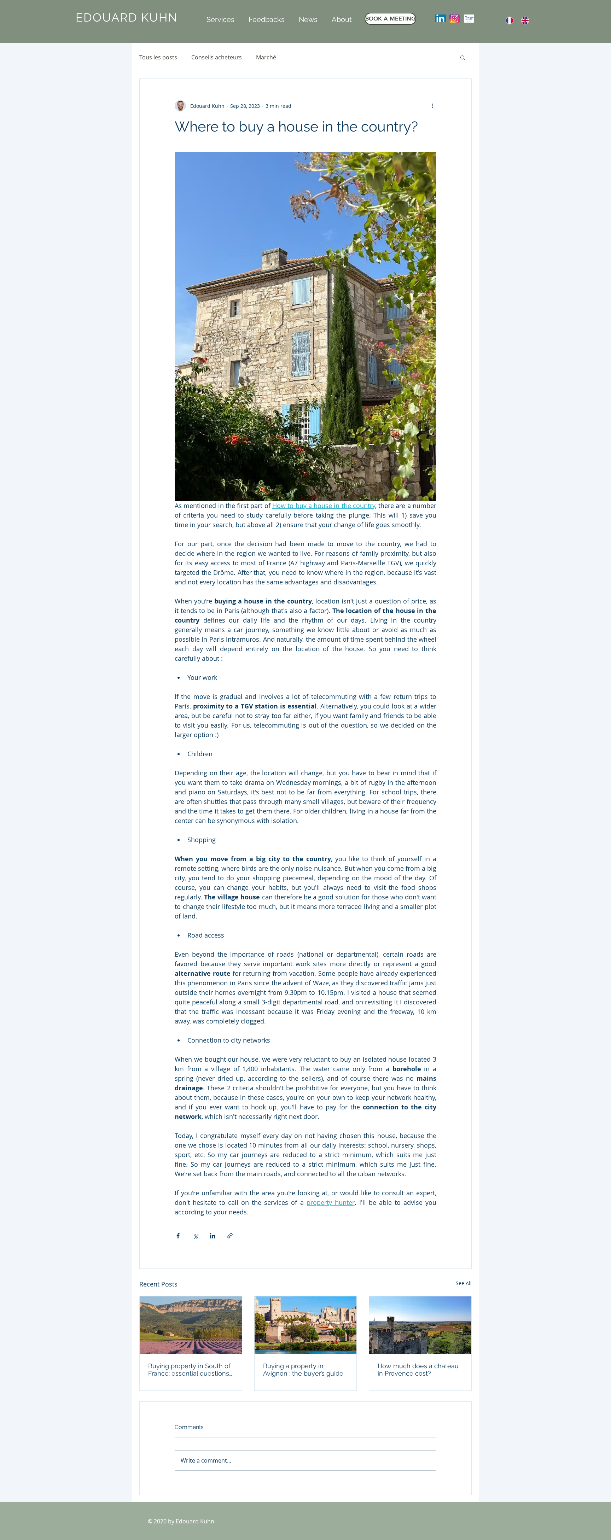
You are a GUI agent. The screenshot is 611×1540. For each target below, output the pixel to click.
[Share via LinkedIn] (212, 1235)
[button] (220, 18)
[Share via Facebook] (178, 1235)
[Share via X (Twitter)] (195, 1235)
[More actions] (432, 105)
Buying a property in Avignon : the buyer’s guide (303, 1369)
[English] (525, 20)
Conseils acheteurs (216, 57)
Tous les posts (158, 57)
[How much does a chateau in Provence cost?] (420, 1325)
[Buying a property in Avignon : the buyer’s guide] (306, 1325)
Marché (266, 57)
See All (464, 1283)
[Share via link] (230, 1235)
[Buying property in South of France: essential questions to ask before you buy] (191, 1325)
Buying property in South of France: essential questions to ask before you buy (189, 1369)
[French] (509, 20)
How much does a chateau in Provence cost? (418, 1369)
